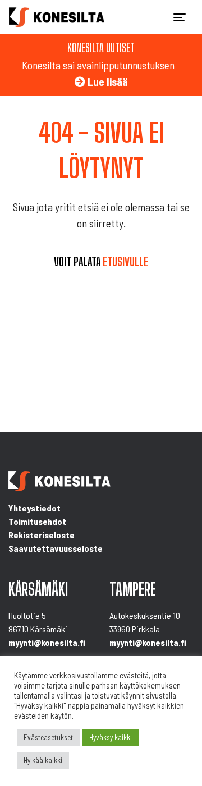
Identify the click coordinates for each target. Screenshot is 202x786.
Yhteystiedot (34, 508)
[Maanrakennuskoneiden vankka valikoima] (56, 17)
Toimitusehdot (37, 521)
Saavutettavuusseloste (55, 548)
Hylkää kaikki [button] (43, 760)
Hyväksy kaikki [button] (110, 737)
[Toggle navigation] (179, 17)
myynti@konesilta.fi (46, 642)
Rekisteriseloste (41, 534)
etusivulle (125, 261)
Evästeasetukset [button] (48, 737)
